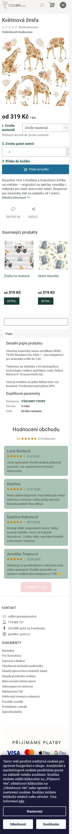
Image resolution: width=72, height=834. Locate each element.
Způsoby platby (12, 712)
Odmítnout (18, 824)
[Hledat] (42, 5)
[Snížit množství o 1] (68, 154)
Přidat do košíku (39, 169)
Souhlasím (51, 824)
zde (21, 801)
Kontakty (8, 650)
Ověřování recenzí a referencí (21, 696)
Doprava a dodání (13, 661)
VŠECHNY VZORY (33, 401)
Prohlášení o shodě (14, 707)
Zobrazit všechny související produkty (36, 321)
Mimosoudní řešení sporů (19, 681)
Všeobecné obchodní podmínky (22, 666)
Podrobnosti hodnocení (17, 32)
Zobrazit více (36, 587)
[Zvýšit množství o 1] (68, 149)
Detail (11, 301)
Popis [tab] (9, 333)
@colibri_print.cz (19, 634)
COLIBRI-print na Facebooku (26, 628)
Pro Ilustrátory (11, 655)
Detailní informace (14, 197)
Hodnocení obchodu (36, 429)
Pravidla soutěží (12, 701)
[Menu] (63, 5)
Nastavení (34, 811)
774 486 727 (16, 622)
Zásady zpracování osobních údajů (24, 671)
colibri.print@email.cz (22, 616)
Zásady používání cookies (19, 676)
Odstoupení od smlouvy (17, 686)
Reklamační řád (12, 691)
